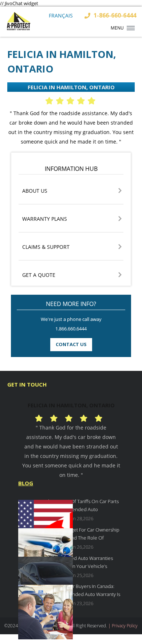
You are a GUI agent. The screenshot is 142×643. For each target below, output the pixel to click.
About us (34, 191)
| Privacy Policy (123, 626)
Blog (25, 483)
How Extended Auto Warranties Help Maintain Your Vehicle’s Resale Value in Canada (79, 563)
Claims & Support (46, 247)
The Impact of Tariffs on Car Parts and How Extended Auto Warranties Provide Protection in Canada (82, 506)
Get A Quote (38, 275)
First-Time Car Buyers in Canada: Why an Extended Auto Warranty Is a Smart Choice (83, 591)
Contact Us (71, 344)
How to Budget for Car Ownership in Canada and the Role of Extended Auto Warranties (82, 534)
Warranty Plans (44, 219)
